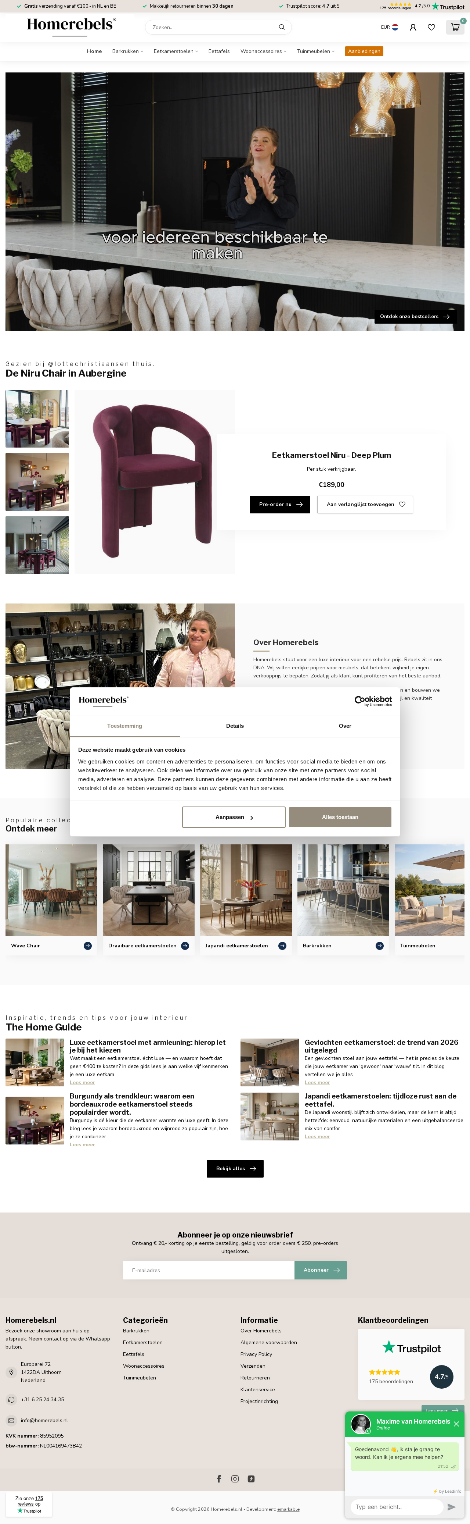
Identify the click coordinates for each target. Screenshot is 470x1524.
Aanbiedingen (364, 51)
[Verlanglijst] (431, 27)
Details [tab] (235, 726)
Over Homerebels (261, 1330)
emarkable (288, 1509)
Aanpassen (230, 817)
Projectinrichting (259, 1401)
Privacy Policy (256, 1354)
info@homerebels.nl (44, 1420)
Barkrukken (125, 51)
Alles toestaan (340, 817)
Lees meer (82, 1082)
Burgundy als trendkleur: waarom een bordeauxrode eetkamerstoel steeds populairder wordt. (132, 1104)
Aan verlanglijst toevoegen (360, 504)
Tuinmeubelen (313, 51)
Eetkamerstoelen (174, 51)
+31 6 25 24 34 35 (42, 1399)
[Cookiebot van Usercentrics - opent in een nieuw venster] (360, 701)
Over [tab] (345, 726)
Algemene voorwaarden (269, 1342)
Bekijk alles (230, 1168)
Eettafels (219, 51)
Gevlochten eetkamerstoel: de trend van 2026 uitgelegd (382, 1046)
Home (94, 51)
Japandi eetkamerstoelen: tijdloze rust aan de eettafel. (380, 1100)
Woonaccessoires (261, 51)
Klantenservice (258, 1389)
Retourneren (255, 1377)
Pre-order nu (275, 504)
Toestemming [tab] (124, 726)
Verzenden (253, 1366)
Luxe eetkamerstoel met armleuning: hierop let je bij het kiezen (148, 1046)
